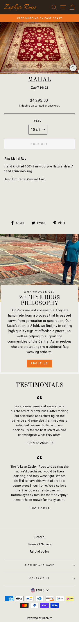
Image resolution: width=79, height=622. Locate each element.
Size (37, 121)
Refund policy (39, 551)
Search (39, 537)
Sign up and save (39, 565)
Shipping (24, 105)
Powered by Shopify (39, 618)
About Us (39, 363)
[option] (39, 18)
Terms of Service (39, 544)
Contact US (39, 578)
